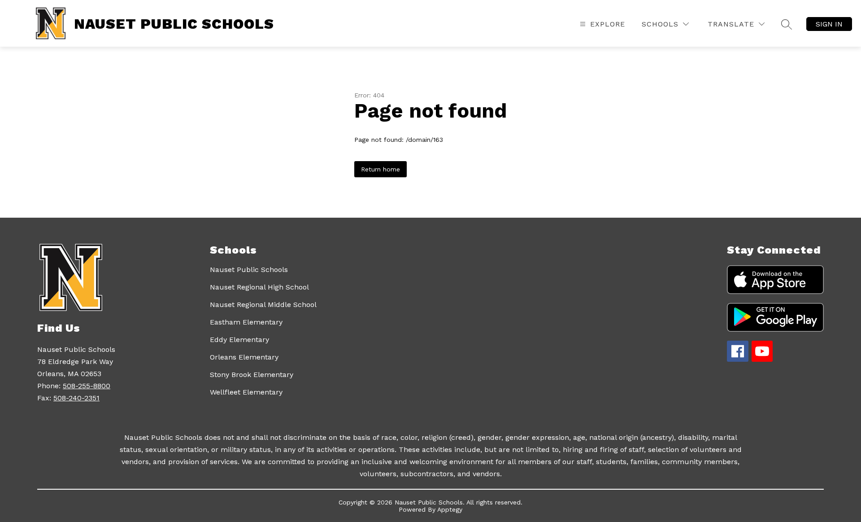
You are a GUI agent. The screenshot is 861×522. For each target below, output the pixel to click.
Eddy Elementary (239, 339)
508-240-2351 (76, 398)
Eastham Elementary (246, 322)
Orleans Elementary (244, 357)
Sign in (829, 24)
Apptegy (449, 509)
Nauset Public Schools (249, 269)
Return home (380, 169)
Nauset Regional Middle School (263, 304)
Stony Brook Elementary (251, 374)
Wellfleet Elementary (246, 392)
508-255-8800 (86, 386)
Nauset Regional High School (259, 287)
